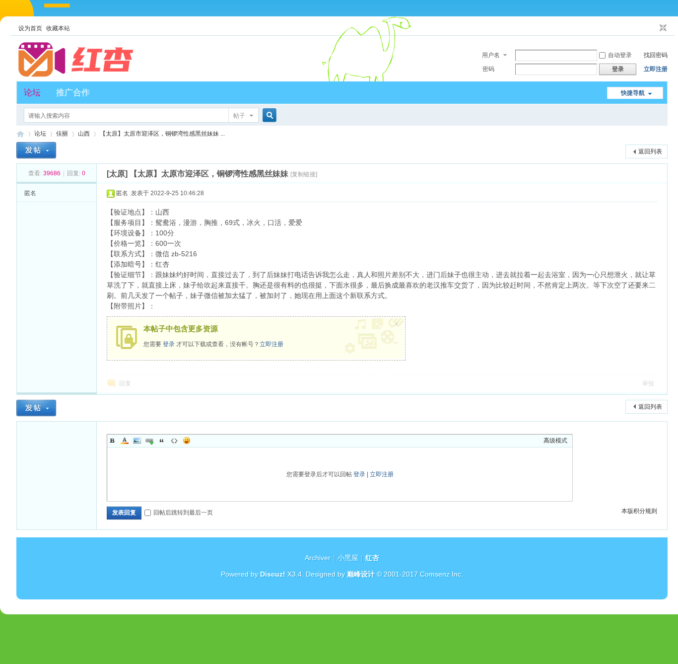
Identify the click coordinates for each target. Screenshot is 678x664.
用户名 (491, 55)
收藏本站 (58, 28)
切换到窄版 (662, 28)
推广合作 (73, 92)
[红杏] (76, 75)
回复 (125, 383)
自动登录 (620, 55)
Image (137, 440)
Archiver (318, 558)
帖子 (239, 115)
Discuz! (272, 574)
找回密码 (656, 55)
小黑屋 (348, 558)
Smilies (187, 440)
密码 (488, 69)
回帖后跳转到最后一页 (183, 512)
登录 (169, 344)
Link (149, 440)
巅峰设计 (361, 574)
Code (174, 440)
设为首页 (30, 28)
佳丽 (62, 133)
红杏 (20, 134)
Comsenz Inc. (441, 574)
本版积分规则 (639, 511)
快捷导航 (633, 92)
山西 (84, 133)
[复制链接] (303, 174)
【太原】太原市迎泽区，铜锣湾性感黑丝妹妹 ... (162, 133)
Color (125, 440)
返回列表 (650, 151)
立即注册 (656, 69)
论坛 (32, 92)
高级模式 (555, 440)
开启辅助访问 (653, 28)
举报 (648, 383)
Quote (162, 440)
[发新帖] (36, 150)
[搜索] (268, 115)
